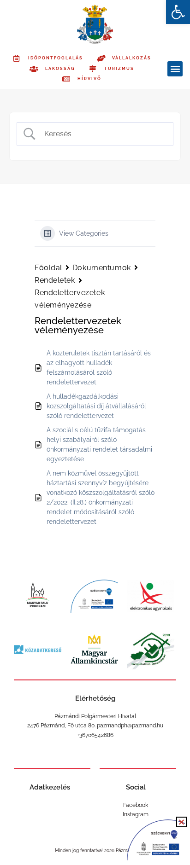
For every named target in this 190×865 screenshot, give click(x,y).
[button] (178, 12)
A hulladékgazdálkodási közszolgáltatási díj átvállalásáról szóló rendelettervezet (96, 406)
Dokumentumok (101, 267)
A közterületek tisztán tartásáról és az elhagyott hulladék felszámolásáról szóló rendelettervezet (99, 367)
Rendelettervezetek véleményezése (70, 298)
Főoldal (48, 267)
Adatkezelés (50, 787)
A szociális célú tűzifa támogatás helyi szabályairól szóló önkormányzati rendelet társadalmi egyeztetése (99, 444)
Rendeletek (55, 280)
